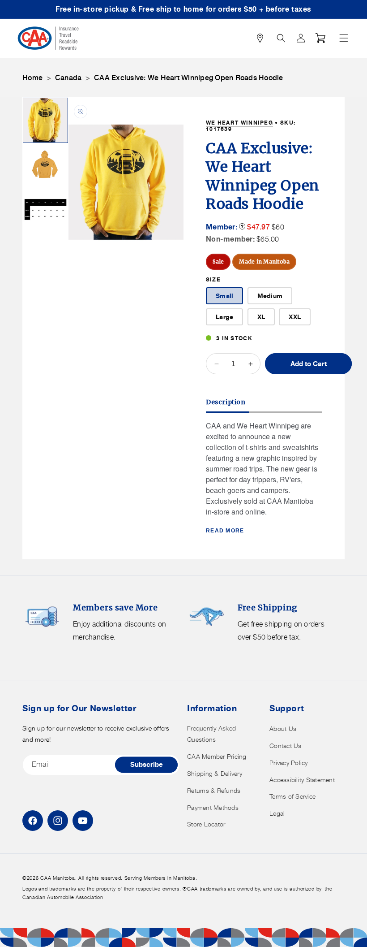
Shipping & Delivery (214, 773)
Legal (277, 813)
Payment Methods (213, 807)
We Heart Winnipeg (239, 122)
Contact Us (285, 745)
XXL (295, 316)
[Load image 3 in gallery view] (45, 210)
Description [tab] (226, 402)
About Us (282, 728)
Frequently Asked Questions (211, 733)
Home (32, 78)
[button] (344, 38)
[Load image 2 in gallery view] (45, 165)
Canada (68, 78)
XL (261, 316)
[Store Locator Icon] (260, 38)
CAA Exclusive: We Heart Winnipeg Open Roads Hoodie (188, 78)
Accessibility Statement (302, 779)
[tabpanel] (264, 478)
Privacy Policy (288, 762)
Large (224, 316)
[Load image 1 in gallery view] (45, 120)
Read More (225, 531)
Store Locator (206, 824)
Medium (270, 295)
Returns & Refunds (213, 790)
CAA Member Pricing (217, 756)
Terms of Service (292, 796)
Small (224, 295)
